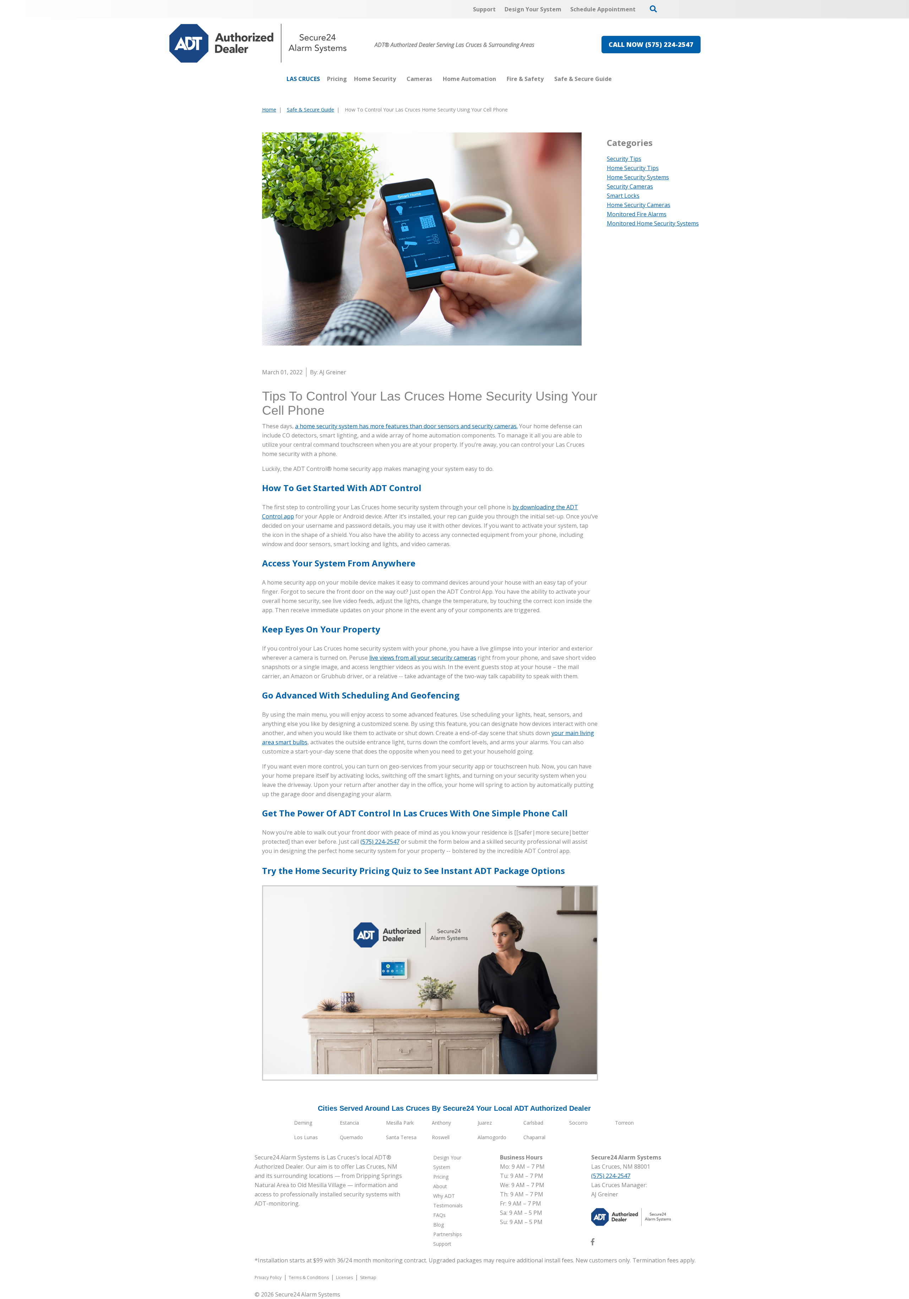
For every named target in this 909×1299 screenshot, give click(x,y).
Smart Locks (623, 196)
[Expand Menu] (399, 79)
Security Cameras (630, 186)
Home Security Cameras (638, 205)
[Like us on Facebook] (592, 1243)
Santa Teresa (401, 1137)
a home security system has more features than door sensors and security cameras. (406, 426)
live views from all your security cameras (422, 658)
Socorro (578, 1122)
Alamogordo (492, 1137)
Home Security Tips (633, 168)
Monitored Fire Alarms (636, 214)
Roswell (441, 1137)
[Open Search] (653, 8)
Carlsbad (533, 1122)
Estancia (349, 1122)
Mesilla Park (400, 1122)
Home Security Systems (638, 177)
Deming (303, 1122)
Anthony (441, 1122)
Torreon (624, 1122)
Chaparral (534, 1137)
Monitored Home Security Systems (653, 223)
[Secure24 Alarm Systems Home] (258, 43)
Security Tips (624, 159)
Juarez (485, 1122)
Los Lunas (306, 1137)
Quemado (351, 1137)
